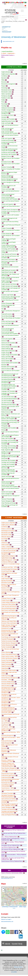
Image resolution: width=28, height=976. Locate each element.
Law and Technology (6, 723)
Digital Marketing (5, 264)
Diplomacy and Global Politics (9, 621)
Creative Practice (5, 600)
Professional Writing (6, 777)
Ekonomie (4, 82)
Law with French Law (6, 402)
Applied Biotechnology (7, 558)
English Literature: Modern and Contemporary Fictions (9, 625)
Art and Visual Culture (6, 571)
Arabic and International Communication (7, 129)
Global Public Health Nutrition (8, 670)
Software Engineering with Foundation (8, 473)
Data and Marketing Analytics (8, 608)
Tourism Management (6, 501)
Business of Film (5, 587)
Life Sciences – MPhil (6, 727)
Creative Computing (6, 228)
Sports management (6, 493)
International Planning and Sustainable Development (7, 708)
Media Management (6, 743)
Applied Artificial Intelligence (8, 556)
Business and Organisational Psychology (8, 585)
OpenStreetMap (19, 905)
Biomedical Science (6, 161)
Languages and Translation (8, 391)
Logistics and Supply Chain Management (8, 729)
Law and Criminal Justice (7, 396)
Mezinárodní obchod (6, 90)
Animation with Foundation (8, 119)
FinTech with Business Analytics (9, 658)
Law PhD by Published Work (8, 847)
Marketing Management (7, 410)
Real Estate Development (7, 782)
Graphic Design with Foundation (9, 354)
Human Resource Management (9, 677)
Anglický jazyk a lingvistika (8, 74)
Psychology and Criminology (8, 445)
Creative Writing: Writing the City (9, 602)
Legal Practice (5, 725)
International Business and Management (8, 691)
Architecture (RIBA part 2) (7, 562)
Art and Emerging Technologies (9, 569)
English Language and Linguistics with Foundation (9, 281)
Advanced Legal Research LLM (9, 548)
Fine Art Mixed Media (6, 316)
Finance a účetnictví (6, 528)
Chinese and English (6, 189)
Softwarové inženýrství (7, 108)
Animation (3, 117)
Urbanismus (4, 542)
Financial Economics (6, 314)
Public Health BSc (6, 449)
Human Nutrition (5, 360)
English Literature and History (8, 284)
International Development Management (8, 701)
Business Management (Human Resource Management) (9, 179)
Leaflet (13, 905)
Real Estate (4, 458)
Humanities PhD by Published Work (10, 845)
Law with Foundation (6, 400)
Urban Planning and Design (8, 503)
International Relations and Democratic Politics (8, 711)
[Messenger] (3, 933)
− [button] (3, 891)
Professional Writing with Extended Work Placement (10, 780)
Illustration (4, 364)
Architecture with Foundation (8, 152)
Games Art (4, 340)
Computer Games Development (9, 209)
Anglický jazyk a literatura (7, 524)
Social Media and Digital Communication (7, 785)
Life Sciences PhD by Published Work (11, 849)
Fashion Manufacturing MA (8, 645)
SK (20, 3)
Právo (2, 102)
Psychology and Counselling (8, 440)
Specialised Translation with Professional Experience (8, 796)
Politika (3, 100)
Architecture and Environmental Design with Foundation (9, 149)
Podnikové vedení (5, 98)
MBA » (3, 57)
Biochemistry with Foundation (8, 154)
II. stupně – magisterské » (8, 53)
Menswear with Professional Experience (8, 750)
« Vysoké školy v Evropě (7, 16)
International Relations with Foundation (8, 388)
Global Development (6, 666)
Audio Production (5, 578)
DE (6, 3)
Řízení (3, 540)
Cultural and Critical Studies (8, 604)
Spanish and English (6, 476)
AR (25, 3)
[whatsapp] (8, 933)
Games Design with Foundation (9, 346)
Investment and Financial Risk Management (9, 718)
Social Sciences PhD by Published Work (11, 861)
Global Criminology (6, 664)
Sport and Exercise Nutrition (8, 798)
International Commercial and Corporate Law (8, 695)
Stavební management (7, 109)
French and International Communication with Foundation (9, 332)
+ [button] (3, 888)
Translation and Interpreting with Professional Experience (9, 812)
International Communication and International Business (9, 374)
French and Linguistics (7, 338)
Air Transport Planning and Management (8, 553)
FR (10, 3)
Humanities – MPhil (6, 679)
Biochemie (4, 78)
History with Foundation (7, 358)
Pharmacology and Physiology (9, 420)
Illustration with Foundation (8, 366)
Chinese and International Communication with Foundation (9, 198)
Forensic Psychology (6, 660)
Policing (3, 430)
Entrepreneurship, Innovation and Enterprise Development (9, 631)
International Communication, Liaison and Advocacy (10, 698)
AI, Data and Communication (8, 550)
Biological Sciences (6, 156)
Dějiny (3, 80)
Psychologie (4, 104)
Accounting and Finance (7, 115)
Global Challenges (6, 348)
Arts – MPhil (4, 576)
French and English (6, 323)
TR (22, 3)
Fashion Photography (6, 303)
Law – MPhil (4, 721)
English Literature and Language (9, 286)
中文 (25, 6)
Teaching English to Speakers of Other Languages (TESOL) (9, 804)
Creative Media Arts (6, 233)
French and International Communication (7, 329)
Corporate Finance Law (7, 598)
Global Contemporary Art (7, 662)
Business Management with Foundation (8, 186)
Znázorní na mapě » (6, 919)
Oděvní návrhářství (6, 94)
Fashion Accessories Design (8, 641)
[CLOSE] (14, 972)
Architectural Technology (7, 140)
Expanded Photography (7, 639)
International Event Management (9, 377)
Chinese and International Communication (7, 195)
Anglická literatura (5, 72)
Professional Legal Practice (8, 775)
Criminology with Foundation (8, 249)
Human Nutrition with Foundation (9, 362)
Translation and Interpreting (8, 809)
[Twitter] (21, 933)
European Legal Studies (7, 294)
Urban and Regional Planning (8, 814)
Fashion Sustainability (6, 647)
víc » (22, 826)
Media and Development (7, 741)
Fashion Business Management (9, 643)
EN (3, 3)
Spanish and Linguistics (7, 491)
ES (8, 3)
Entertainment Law (6, 628)
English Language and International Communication (10, 278)
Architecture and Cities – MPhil (9, 567)
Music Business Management (9, 768)
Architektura (4, 76)
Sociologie (4, 105)
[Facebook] (16, 933)
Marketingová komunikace (8, 530)
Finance (3, 86)
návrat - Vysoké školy (12, 943)
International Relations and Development (8, 382)
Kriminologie (4, 88)
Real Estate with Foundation (8, 460)
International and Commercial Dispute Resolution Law (8, 688)
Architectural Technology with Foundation (8, 143)
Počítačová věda (5, 96)
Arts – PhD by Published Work (9, 836)
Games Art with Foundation (8, 342)
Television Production (6, 499)
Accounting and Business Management (7, 112)
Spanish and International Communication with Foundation (9, 485)
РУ (18, 3)
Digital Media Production (7, 272)
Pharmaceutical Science (7, 773)
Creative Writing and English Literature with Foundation (8, 246)
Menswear (4, 748)
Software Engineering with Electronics (8, 467)
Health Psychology (6, 675)
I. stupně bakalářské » (7, 51)
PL (15, 3)
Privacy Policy (18, 967)
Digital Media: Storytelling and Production (8, 618)
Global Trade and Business (8, 350)
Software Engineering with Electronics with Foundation (8, 470)
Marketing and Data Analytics (8, 404)
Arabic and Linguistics (7, 138)
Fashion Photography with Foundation (8, 306)
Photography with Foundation (8, 427)
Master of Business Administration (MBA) (12, 873)
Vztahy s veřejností (6, 546)
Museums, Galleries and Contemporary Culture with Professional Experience (8, 765)
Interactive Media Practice (8, 683)
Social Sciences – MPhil (7, 788)
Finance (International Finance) (9, 654)
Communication (5, 590)
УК (23, 3)
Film (2, 308)
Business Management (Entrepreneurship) (7, 176)
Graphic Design (5, 352)
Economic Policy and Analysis (9, 623)
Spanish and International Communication (7, 482)
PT (17, 3)
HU (12, 3)
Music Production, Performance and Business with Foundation (10, 418)
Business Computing (6, 167)
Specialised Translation (7, 793)
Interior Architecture (6, 368)
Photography (4, 425)
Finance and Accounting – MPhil (9, 656)
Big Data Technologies (7, 580)
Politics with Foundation (7, 438)
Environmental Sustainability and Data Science (9, 634)
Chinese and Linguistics (7, 204)
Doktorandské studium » (8, 55)
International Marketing (7, 379)
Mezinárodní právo (6, 532)
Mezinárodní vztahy (6, 92)
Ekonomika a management (8, 84)
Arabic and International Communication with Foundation (9, 132)
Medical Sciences (5, 412)
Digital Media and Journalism (8, 270)
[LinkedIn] (21, 938)
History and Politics (6, 356)
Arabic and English (6, 123)
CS (5, 3)
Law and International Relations (9, 398)
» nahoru (24, 63)
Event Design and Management (9, 637)
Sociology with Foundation (8, 464)
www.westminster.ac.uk (8, 41)
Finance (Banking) (6, 652)
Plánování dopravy (6, 536)
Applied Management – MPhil (8, 560)
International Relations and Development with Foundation (8, 385)
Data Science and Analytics (8, 259)
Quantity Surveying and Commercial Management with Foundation (10, 455)
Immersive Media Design (7, 681)
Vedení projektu (5, 544)
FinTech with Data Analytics (8, 321)
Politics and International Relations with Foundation (10, 436)
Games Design (5, 344)
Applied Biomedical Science (8, 121)
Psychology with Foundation (8, 447)
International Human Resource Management (9, 705)
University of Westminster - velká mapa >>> (14, 907)
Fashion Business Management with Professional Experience (10, 297)
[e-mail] (12, 933)
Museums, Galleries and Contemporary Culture (7, 760)
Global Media (4, 668)
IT (13, 3)
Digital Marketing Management (9, 615)
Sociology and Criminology (8, 462)
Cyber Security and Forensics (9, 254)
